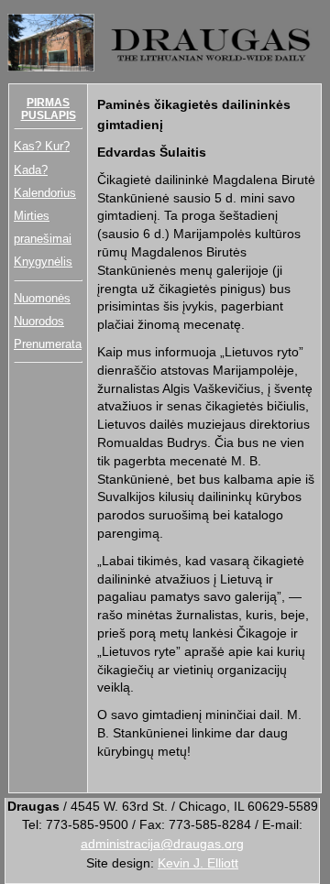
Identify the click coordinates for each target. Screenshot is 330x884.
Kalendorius (45, 193)
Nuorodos (39, 321)
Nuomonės (42, 298)
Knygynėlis (43, 261)
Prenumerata (48, 344)
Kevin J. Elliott (198, 863)
